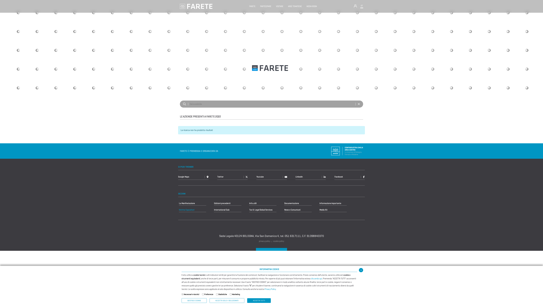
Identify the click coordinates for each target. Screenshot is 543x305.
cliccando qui (316, 278)
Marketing (236, 294)
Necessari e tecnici (191, 294)
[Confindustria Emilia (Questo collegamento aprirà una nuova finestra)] (347, 151)
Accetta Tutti (259, 300)
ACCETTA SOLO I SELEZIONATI (227, 300)
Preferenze (208, 294)
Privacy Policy (270, 289)
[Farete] (196, 6)
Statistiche (222, 294)
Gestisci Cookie (194, 300)
